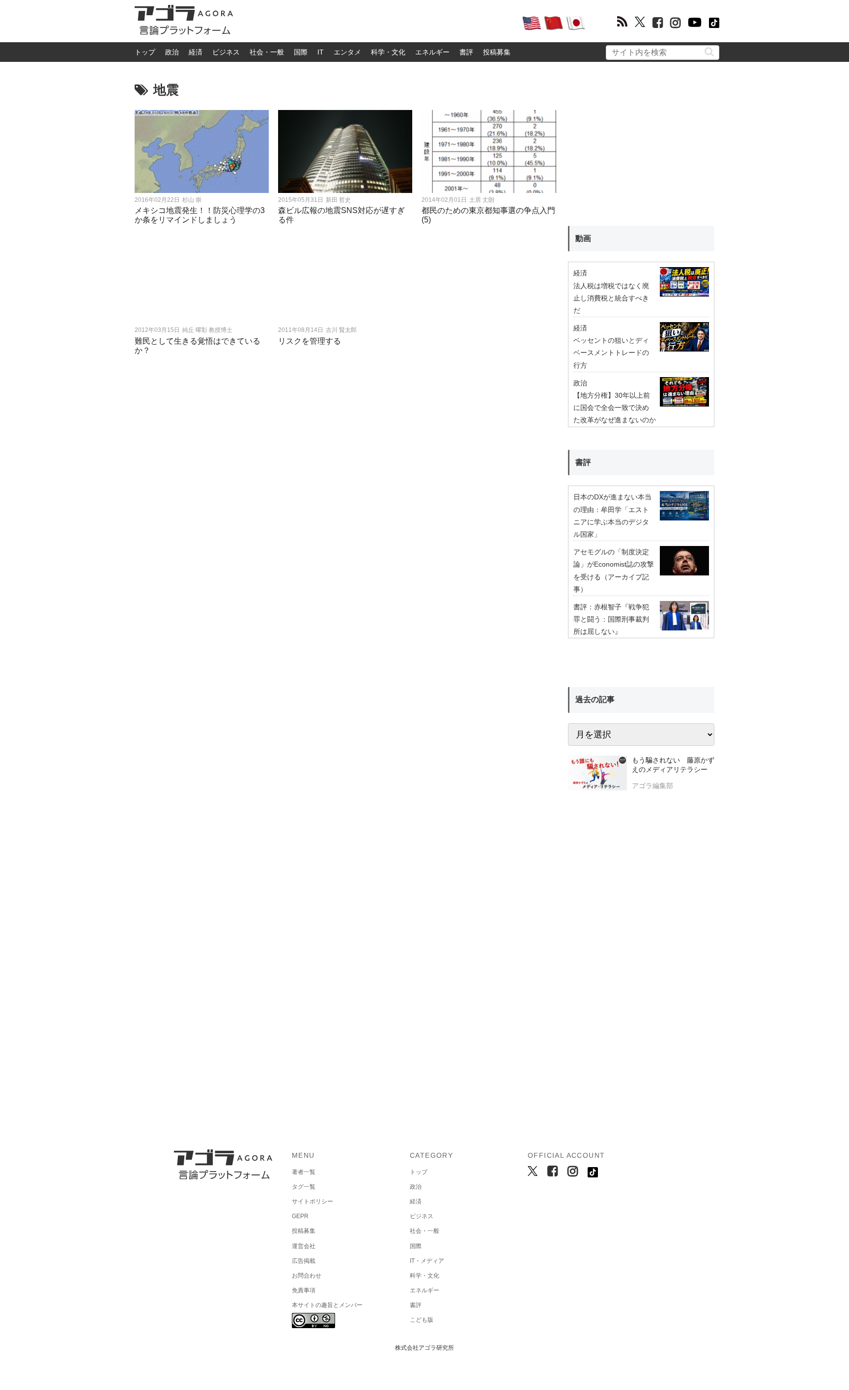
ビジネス (226, 52)
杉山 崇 (191, 199)
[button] (709, 51)
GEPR (300, 1216)
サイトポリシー (312, 1201)
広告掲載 (303, 1260)
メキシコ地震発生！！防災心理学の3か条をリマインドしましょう (200, 215)
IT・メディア (427, 1260)
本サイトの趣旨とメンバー (327, 1305)
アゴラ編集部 (652, 786)
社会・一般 (267, 52)
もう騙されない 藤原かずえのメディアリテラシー (673, 765)
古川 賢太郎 (341, 330)
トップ (145, 52)
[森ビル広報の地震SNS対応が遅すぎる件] (345, 151)
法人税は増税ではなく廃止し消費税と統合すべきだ (611, 298)
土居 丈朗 (481, 199)
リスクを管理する (309, 341)
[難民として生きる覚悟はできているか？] (202, 281)
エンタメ (347, 52)
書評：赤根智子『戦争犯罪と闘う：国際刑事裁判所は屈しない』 (611, 619)
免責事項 (303, 1290)
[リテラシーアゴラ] (597, 774)
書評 (466, 52)
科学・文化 (388, 52)
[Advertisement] (377, 22)
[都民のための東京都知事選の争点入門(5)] (489, 151)
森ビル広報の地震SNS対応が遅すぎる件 (341, 215)
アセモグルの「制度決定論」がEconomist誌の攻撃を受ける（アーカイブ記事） (613, 570)
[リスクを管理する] (345, 281)
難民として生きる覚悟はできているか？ (197, 345)
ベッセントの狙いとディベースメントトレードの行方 (611, 352)
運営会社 (303, 1246)
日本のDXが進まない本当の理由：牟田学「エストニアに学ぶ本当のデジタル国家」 (612, 515)
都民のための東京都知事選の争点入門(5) (488, 215)
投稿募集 (496, 52)
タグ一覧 (303, 1186)
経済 (195, 52)
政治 (172, 52)
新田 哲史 (338, 199)
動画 (583, 238)
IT (320, 52)
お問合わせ (306, 1275)
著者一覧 (303, 1172)
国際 (301, 52)
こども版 (421, 1319)
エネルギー (432, 52)
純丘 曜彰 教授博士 (207, 330)
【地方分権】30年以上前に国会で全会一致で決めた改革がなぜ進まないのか (614, 407)
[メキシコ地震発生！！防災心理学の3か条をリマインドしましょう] (202, 151)
